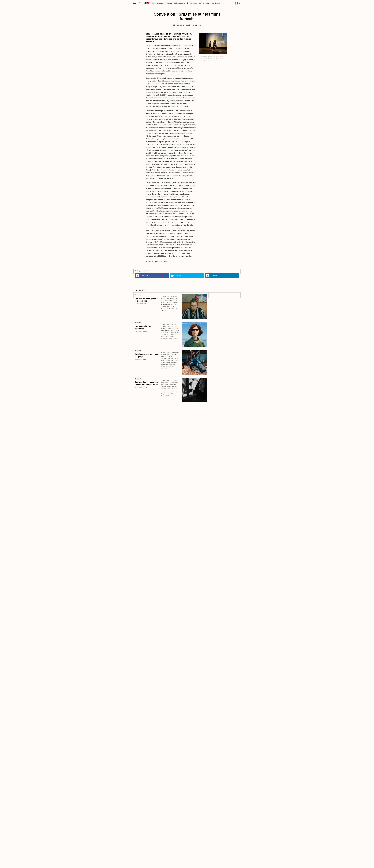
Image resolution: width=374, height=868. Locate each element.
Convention (150, 261)
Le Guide (160, 3)
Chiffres (201, 3)
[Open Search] (187, 3)
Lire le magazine (179, 3)
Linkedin (214, 275)
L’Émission (168, 3)
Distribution (177, 25)
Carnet (208, 3)
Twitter (179, 275)
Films (153, 3)
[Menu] (134, 3)
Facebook (144, 275)
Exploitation (216, 3)
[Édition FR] (238, 3)
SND (166, 261)
